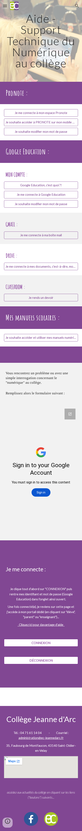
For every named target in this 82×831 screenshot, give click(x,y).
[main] (41, 40)
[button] (5, 6)
